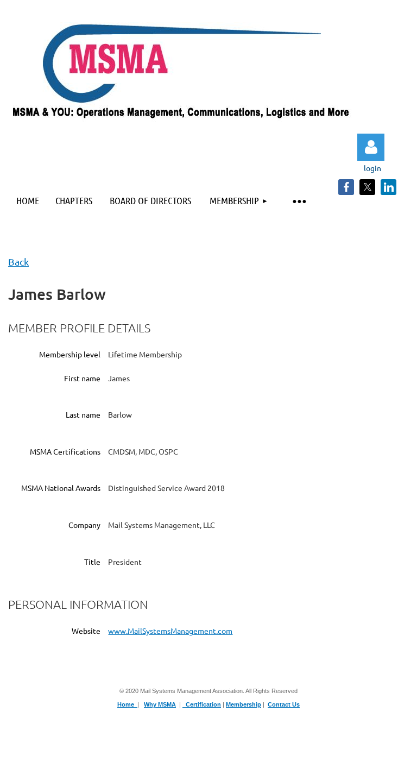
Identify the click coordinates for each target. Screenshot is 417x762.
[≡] (298, 200)
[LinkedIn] (388, 187)
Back (18, 261)
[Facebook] (346, 187)
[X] (367, 187)
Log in (370, 147)
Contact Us (284, 704)
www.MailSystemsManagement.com (170, 630)
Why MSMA (160, 704)
